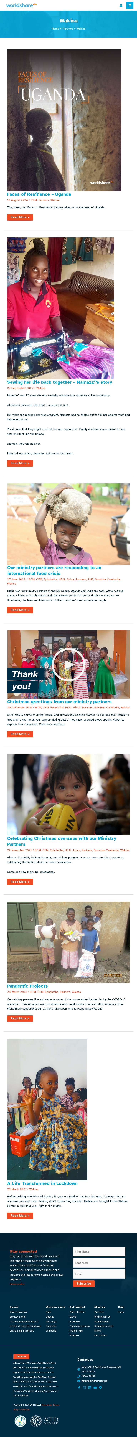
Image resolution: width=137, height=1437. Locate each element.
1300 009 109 (88, 1376)
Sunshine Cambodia (107, 579)
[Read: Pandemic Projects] (68, 942)
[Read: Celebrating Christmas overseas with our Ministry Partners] (68, 794)
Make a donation (18, 1312)
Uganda (50, 1316)
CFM (34, 200)
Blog (121, 1307)
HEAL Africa (66, 579)
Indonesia (51, 1326)
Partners (68, 28)
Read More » (20, 218)
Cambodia (51, 1330)
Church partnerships (80, 1326)
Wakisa (54, 200)
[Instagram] (84, 1387)
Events (73, 1316)
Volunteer (74, 1335)
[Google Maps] (100, 1387)
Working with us (102, 1316)
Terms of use (46, 1405)
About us (99, 1307)
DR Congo (51, 1321)
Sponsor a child (18, 1316)
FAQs (121, 1312)
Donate (14, 1307)
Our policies (100, 1335)
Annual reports (101, 1321)
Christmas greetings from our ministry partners (59, 701)
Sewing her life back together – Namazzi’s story (59, 382)
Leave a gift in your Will (22, 1330)
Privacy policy (17, 1284)
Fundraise (75, 1321)
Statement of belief (104, 1326)
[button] (21, 1356)
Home (55, 28)
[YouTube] (95, 1387)
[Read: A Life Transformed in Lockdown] (47, 1109)
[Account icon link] (121, 5)
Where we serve (55, 1307)
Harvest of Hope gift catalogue (25, 1326)
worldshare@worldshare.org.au (94, 1381)
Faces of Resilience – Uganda (39, 194)
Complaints (24, 1409)
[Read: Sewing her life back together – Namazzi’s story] (60, 308)
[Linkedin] (89, 1387)
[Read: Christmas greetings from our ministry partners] (68, 664)
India (48, 1312)
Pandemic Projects (27, 986)
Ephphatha (50, 579)
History (97, 1330)
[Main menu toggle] (129, 5)
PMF (90, 579)
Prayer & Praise (77, 1312)
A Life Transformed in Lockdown (42, 1183)
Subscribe (84, 1283)
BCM (31, 579)
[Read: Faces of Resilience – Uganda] (64, 120)
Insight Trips (76, 1330)
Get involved (77, 1307)
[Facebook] (79, 1387)
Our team (99, 1312)
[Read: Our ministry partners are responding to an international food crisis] (68, 524)
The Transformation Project (24, 1321)
